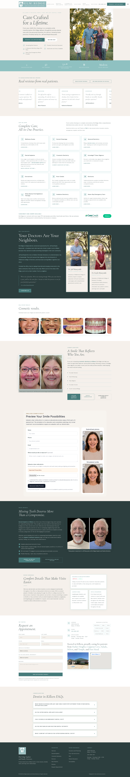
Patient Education (73, 759)
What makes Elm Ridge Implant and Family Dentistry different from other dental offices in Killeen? (65, 704)
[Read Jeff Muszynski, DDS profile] (77, 249)
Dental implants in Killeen (26, 522)
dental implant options (38, 162)
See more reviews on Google (101, 81)
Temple (81, 649)
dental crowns (91, 143)
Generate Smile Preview (36, 486)
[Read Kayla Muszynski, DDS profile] (100, 252)
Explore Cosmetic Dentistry (74, 397)
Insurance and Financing (75, 750)
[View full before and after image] (71, 326)
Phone (30, 437)
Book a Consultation (88, 396)
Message (21, 661)
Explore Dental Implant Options (52, 560)
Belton (70, 649)
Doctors (77, 4)
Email (29, 445)
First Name (22, 634)
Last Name (44, 634)
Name (29, 430)
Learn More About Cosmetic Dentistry (103, 397)
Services (50, 4)
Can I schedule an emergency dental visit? (65, 719)
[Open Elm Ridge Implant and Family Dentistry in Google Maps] (100, 654)
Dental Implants (59, 4)
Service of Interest (24, 648)
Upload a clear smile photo (35, 464)
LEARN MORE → (25, 147)
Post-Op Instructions (74, 753)
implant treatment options (31, 537)
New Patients (86, 4)
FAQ (86, 128)
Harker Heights (79, 646)
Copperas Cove (93, 646)
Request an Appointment (33, 39)
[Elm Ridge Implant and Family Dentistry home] (32, 4)
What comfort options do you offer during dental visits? (65, 733)
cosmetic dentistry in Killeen (87, 361)
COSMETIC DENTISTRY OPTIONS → (61, 165)
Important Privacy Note (35, 470)
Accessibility (72, 761)
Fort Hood (94, 649)
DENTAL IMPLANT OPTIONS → (28, 168)
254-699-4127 (102, 4)
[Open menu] (128, 4)
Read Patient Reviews (81, 81)
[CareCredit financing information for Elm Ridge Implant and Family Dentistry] (91, 216)
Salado (104, 646)
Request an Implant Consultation (29, 560)
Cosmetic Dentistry (69, 4)
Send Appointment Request (40, 674)
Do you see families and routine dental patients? (65, 726)
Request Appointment (116, 4)
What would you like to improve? (40, 452)
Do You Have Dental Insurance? (27, 654)
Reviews (94, 4)
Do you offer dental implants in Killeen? (65, 712)
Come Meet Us (25, 290)
